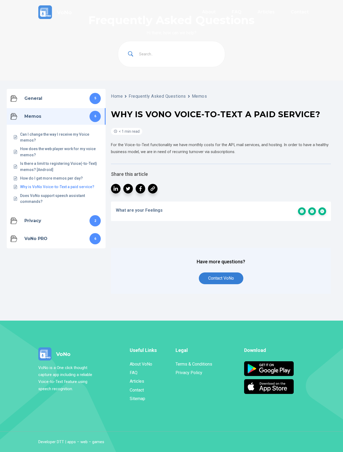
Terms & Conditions (194, 364)
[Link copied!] (153, 188)
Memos (199, 96)
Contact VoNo (221, 278)
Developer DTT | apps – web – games (71, 442)
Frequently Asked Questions (157, 96)
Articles (137, 381)
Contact (137, 390)
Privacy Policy (189, 372)
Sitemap (137, 398)
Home (117, 96)
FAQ (133, 372)
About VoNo (141, 364)
